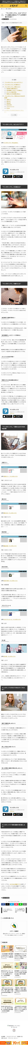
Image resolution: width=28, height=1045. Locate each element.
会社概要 (3, 1036)
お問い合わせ (4, 1038)
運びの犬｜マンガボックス (10, 513)
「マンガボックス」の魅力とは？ (12, 86)
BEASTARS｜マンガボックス (10, 580)
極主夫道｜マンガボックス (10, 546)
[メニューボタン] (2, 6)
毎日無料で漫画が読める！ (12, 88)
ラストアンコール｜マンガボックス (12, 619)
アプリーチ (12, 173)
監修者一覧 (19, 1036)
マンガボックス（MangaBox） (11, 142)
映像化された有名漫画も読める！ (14, 94)
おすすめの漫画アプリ (15, 884)
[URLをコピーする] (25, 904)
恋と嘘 (8, 108)
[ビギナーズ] (14, 6)
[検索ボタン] (26, 6)
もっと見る (14, 115)
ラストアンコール (10, 106)
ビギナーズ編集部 (14, 931)
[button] (3, 904)
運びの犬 (8, 101)
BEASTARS (9, 104)
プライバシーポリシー (13, 1038)
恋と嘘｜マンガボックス (9, 656)
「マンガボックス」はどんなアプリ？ (13, 82)
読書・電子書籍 (5, 19)
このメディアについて (11, 1036)
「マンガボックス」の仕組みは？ (12, 84)
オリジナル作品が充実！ (12, 92)
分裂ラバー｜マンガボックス (11, 476)
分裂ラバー (9, 99)
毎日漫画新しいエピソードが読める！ (15, 90)
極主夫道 (8, 103)
